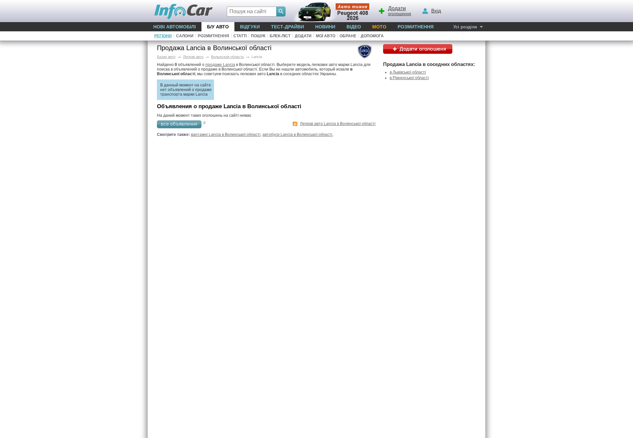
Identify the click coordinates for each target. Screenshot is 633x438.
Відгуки (250, 26)
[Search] (281, 11)
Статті (240, 36)
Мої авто (325, 36)
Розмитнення (416, 26)
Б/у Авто (218, 26)
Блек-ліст (280, 36)
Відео (354, 26)
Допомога (372, 36)
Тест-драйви (287, 26)
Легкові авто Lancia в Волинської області (338, 123)
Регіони (163, 36)
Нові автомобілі (174, 26)
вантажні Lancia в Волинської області (225, 134)
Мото (379, 26)
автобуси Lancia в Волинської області (297, 134)
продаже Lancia (220, 64)
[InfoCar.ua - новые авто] (183, 12)
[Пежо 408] (330, 11)
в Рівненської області (409, 78)
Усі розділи (465, 26)
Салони (185, 36)
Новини (325, 26)
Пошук (258, 36)
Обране (348, 36)
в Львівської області (408, 72)
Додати (303, 36)
